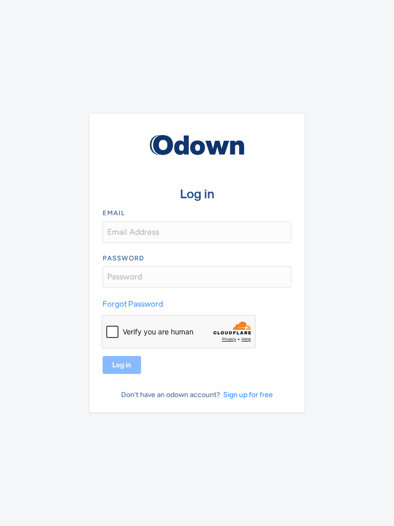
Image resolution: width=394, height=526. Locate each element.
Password (123, 258)
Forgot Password (133, 303)
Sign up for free (248, 394)
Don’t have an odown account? (170, 394)
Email (114, 213)
